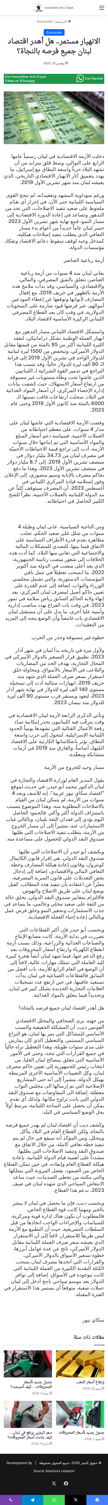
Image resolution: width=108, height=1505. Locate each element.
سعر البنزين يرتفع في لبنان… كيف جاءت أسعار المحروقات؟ (30, 1435)
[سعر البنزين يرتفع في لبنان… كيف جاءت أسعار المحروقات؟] (28, 1414)
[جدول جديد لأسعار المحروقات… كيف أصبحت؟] (28, 1363)
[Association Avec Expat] (54, 8)
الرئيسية (61, 21)
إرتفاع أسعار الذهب (90, 1382)
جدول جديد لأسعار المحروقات (81, 1432)
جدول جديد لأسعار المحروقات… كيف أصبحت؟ (31, 1384)
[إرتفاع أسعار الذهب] (80, 1363)
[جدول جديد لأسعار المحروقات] (80, 1414)
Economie (44, 21)
